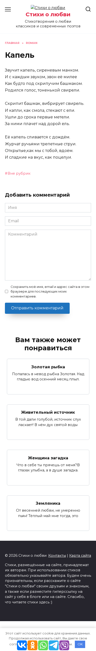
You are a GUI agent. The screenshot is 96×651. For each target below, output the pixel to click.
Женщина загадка (48, 457)
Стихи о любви (48, 14)
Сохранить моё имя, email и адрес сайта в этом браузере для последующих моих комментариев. (50, 291)
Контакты (57, 555)
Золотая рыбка (48, 366)
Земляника (48, 503)
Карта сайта (80, 555)
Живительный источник (48, 412)
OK (80, 644)
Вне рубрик (19, 173)
